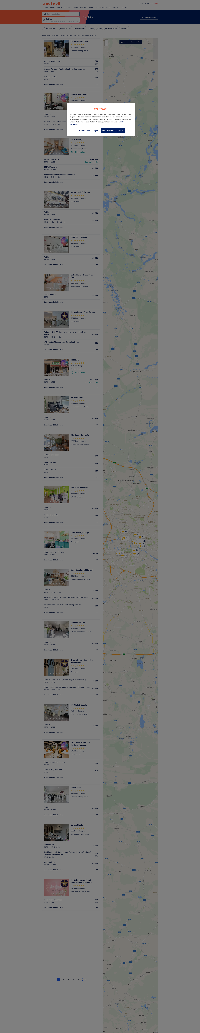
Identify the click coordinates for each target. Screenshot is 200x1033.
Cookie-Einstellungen (88, 131)
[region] (101, 119)
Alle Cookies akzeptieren (113, 131)
